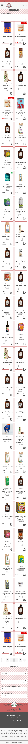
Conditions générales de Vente (14, 715)
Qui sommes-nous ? (14, 724)
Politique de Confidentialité (14, 720)
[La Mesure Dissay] (9, 5)
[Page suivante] (24, 660)
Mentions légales (14, 718)
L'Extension (20, 742)
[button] (2, 5)
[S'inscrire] (24, 673)
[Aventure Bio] (14, 704)
